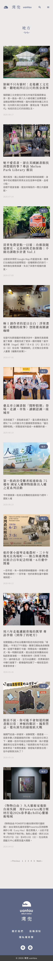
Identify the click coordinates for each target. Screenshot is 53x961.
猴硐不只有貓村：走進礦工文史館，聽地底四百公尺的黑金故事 (26, 86)
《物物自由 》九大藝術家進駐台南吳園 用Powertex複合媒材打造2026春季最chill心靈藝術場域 (26, 810)
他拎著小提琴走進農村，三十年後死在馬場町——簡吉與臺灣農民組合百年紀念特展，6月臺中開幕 (26, 557)
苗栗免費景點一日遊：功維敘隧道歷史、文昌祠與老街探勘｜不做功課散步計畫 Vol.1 (26, 248)
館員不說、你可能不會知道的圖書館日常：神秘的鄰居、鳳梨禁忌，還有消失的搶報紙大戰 (26, 723)
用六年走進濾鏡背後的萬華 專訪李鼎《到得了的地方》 (25, 633)
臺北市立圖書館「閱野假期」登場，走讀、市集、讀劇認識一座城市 (26, 409)
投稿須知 (35, 931)
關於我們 (18, 931)
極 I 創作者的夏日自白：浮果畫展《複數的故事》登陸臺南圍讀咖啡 (26, 326)
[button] (40, 7)
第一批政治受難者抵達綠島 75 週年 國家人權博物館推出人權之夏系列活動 (25, 484)
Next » (39, 860)
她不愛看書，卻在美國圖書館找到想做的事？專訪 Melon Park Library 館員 (26, 166)
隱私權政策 (26, 937)
